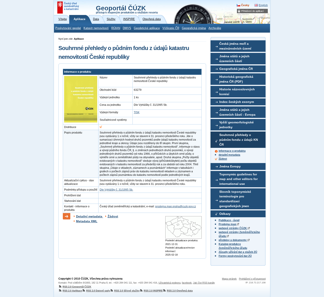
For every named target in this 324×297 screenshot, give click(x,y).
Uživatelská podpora (169, 282)
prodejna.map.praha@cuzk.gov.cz (175, 206)
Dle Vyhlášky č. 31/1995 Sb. (116, 189)
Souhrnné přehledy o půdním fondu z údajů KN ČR (238, 139)
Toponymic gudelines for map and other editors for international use (238, 179)
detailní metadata (229, 154)
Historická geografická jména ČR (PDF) (236, 79)
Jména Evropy (230, 166)
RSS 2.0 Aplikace (72, 290)
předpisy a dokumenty (233, 240)
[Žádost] (101, 127)
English (263, 5)
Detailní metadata (89, 216)
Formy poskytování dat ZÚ (235, 256)
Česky (245, 5)
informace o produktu (232, 150)
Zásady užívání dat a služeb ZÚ (238, 252)
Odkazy (225, 213)
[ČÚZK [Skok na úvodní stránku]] (68, 7)
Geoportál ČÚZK (127, 9)
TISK (137, 112)
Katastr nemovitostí (96, 28)
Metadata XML (86, 221)
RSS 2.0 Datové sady (98, 290)
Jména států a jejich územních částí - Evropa (237, 112)
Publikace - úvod (229, 220)
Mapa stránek (229, 278)
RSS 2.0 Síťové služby (127, 290)
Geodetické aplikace (147, 28)
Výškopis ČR (170, 28)
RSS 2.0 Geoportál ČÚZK (77, 286)
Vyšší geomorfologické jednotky (236, 125)
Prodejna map (228, 224)
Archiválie (215, 28)
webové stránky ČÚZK (233, 228)
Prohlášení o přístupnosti (252, 278)
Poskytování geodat (68, 28)
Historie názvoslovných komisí (237, 91)
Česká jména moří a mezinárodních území (235, 46)
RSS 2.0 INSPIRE (153, 290)
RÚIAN (115, 28)
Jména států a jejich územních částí (234, 58)
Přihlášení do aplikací (252, 11)
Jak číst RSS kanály (204, 282)
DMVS (127, 28)
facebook (187, 282)
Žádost (113, 216)
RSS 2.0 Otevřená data (180, 290)
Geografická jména (194, 28)
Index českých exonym (236, 102)
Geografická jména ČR (236, 69)
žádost (223, 158)
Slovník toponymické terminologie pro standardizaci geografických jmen (235, 199)
